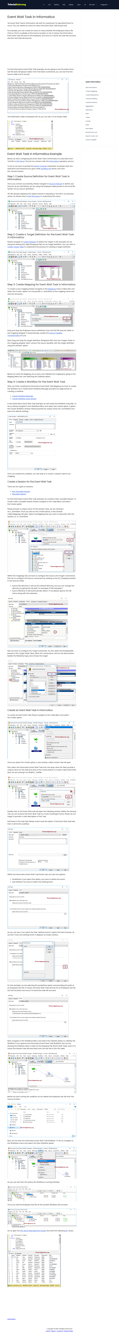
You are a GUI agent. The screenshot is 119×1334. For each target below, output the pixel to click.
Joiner (88, 117)
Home (48, 1331)
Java (78, 5)
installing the (46, 169)
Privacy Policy (68, 1331)
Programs (104, 5)
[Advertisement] (41, 55)
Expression (89, 110)
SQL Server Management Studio (33, 1231)
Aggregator (90, 106)
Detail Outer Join (91, 132)
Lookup (88, 121)
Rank (87, 125)
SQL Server (20, 161)
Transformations (91, 102)
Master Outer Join (92, 136)
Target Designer (29, 242)
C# (49, 5)
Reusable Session (19, 494)
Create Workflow (91, 99)
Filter (87, 114)
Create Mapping (91, 91)
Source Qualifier (91, 140)
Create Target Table (15, 247)
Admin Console (40, 166)
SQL (64, 5)
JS (85, 5)
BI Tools (92, 5)
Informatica (54, 161)
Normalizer (89, 128)
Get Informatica (91, 87)
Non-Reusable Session (21, 491)
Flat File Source (34, 196)
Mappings (52, 289)
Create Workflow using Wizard (24, 399)
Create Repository (92, 95)
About (53, 1331)
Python (56, 5)
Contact (60, 1331)
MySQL (71, 5)
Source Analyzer (55, 184)
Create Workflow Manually (22, 396)
